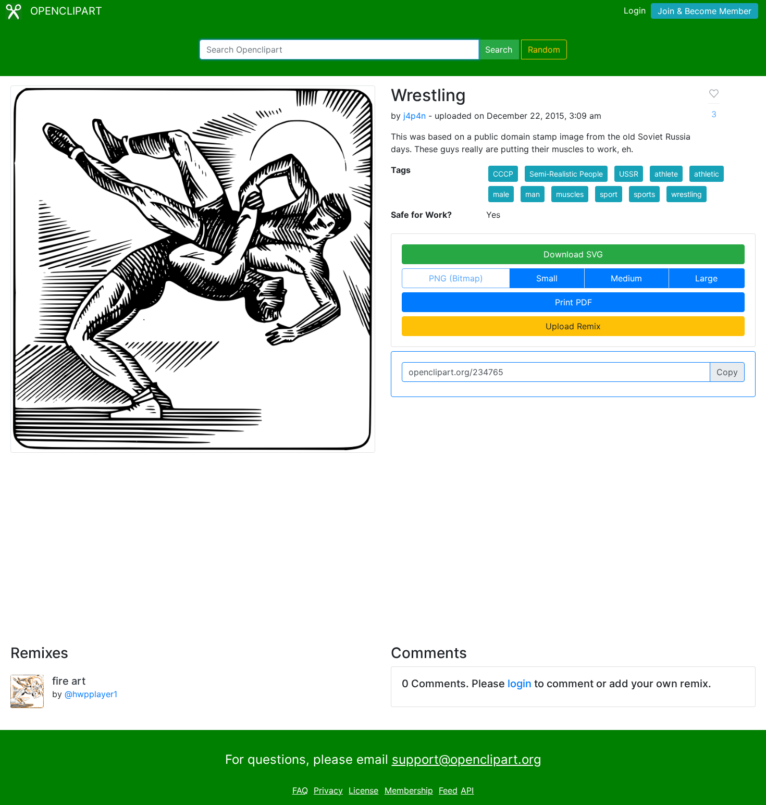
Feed (448, 790)
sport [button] (608, 194)
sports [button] (644, 194)
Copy (727, 372)
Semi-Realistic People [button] (566, 173)
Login (635, 10)
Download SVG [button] (573, 254)
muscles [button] (570, 194)
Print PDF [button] (573, 302)
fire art (68, 681)
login (520, 683)
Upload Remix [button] (573, 326)
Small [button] (547, 278)
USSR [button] (628, 173)
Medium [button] (626, 278)
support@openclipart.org (466, 759)
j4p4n (414, 115)
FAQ (300, 790)
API (467, 790)
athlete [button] (666, 173)
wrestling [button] (686, 194)
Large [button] (706, 278)
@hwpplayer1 (91, 694)
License (363, 790)
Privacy (328, 790)
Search (498, 49)
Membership (409, 790)
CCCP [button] (503, 173)
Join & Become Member (704, 11)
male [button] (501, 194)
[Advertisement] (383, 542)
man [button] (532, 194)
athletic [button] (706, 173)
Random (544, 49)
